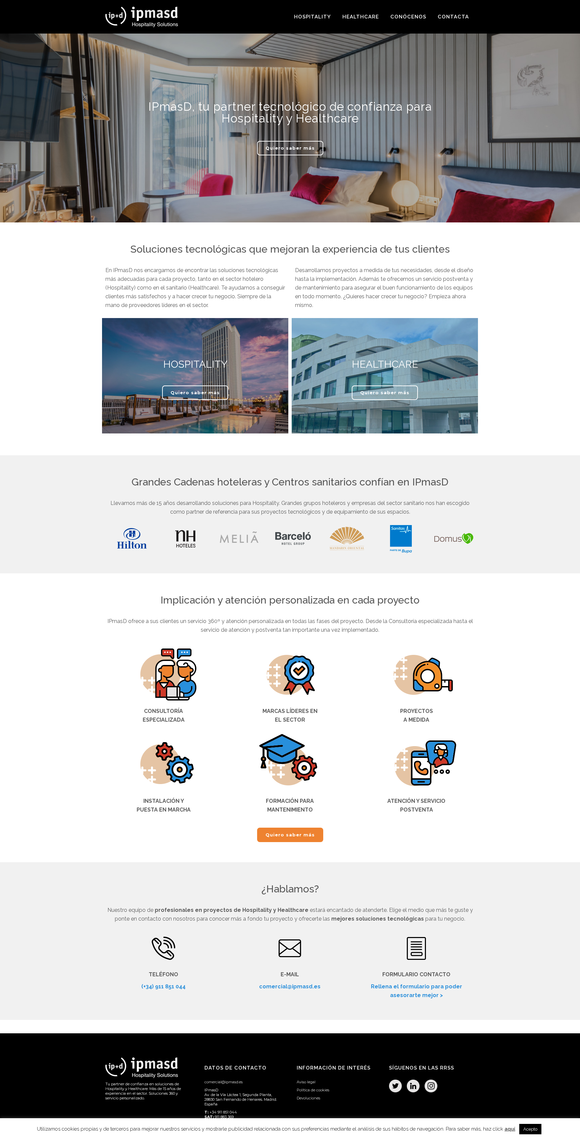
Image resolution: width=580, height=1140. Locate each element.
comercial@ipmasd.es (290, 986)
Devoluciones (308, 1098)
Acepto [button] (530, 1129)
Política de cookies (313, 1090)
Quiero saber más (290, 148)
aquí (509, 1129)
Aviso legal (306, 1082)
